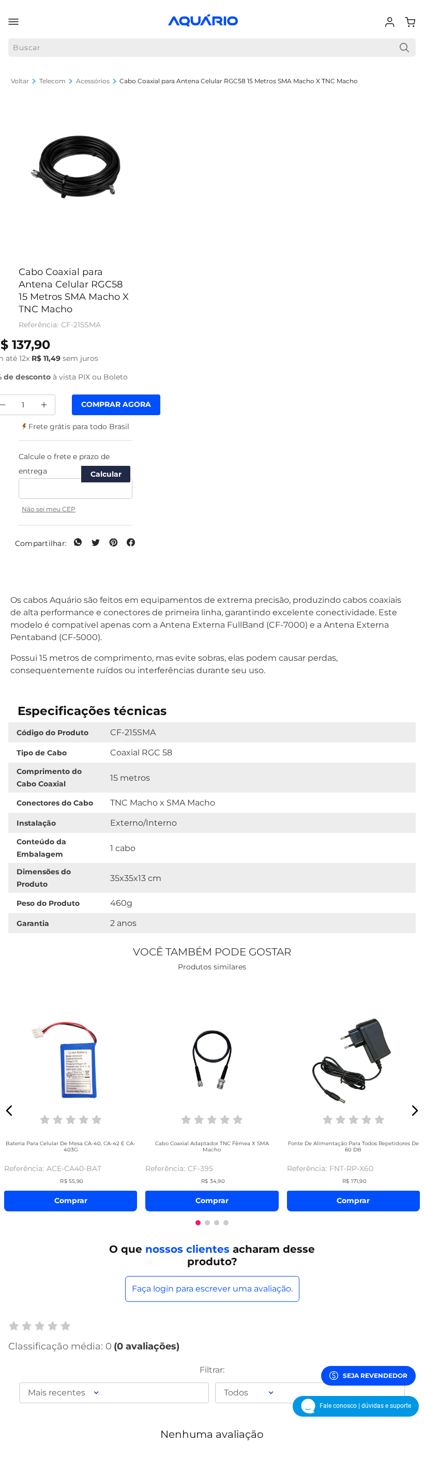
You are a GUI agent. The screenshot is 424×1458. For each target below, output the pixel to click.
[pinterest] (113, 543)
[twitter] (95, 543)
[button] (75, 168)
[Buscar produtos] (404, 47)
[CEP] (75, 474)
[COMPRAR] (116, 404)
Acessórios (93, 81)
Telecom (52, 81)
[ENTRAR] (391, 22)
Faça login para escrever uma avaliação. (212, 1289)
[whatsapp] (78, 543)
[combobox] (212, 47)
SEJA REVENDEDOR (375, 1375)
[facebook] (131, 543)
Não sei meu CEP (48, 509)
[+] (44, 405)
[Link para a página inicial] (20, 81)
